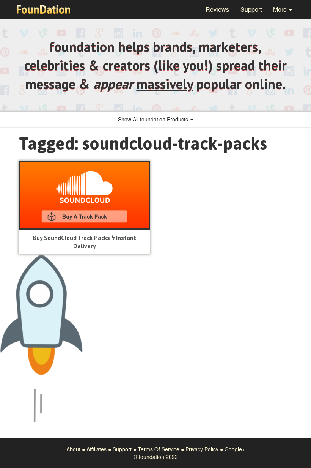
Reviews (217, 9)
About (73, 449)
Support (251, 9)
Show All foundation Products (154, 119)
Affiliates (96, 449)
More (280, 9)
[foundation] (43, 9)
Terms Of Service (158, 449)
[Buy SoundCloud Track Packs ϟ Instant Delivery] (84, 195)
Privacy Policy (201, 449)
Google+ (235, 449)
